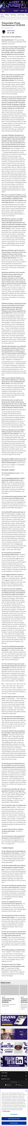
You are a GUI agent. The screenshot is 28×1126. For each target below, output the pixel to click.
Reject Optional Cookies (14, 1118)
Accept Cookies (14, 1123)
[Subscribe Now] (14, 1020)
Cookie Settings (14, 1114)
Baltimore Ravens (11, 30)
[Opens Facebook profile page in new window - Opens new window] (8, 33)
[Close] (26, 1091)
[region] (14, 1107)
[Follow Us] (14, 1061)
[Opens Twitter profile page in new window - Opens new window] (11, 33)
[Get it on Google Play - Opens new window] (19, 1085)
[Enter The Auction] (14, 1047)
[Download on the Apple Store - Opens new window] (8, 1085)
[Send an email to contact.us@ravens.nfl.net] (13, 33)
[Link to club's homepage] (3, 10)
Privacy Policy (6, 1111)
